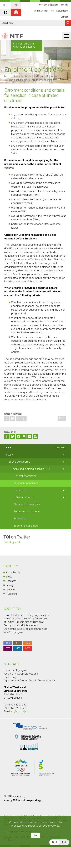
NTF (6, 76)
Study (20, 76)
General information (25, 476)
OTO (8, 648)
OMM (28, 643)
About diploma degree (27, 504)
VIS (52, 11)
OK (35, 835)
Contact (64, 17)
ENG (16, 5)
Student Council (40, 11)
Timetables (20, 518)
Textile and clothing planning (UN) (30, 468)
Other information (24, 497)
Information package (26, 525)
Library (9, 585)
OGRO (17, 643)
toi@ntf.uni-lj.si (19, 711)
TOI (13, 76)
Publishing (11, 593)
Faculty (64, 5)
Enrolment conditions (42, 79)
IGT (18, 648)
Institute (10, 589)
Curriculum (20, 490)
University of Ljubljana (48, 5)
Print (61, 418)
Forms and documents (27, 511)
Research (11, 581)
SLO (5, 5)
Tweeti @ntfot (11, 542)
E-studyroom (62, 11)
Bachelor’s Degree (35, 76)
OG (8, 643)
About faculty (13, 572)
